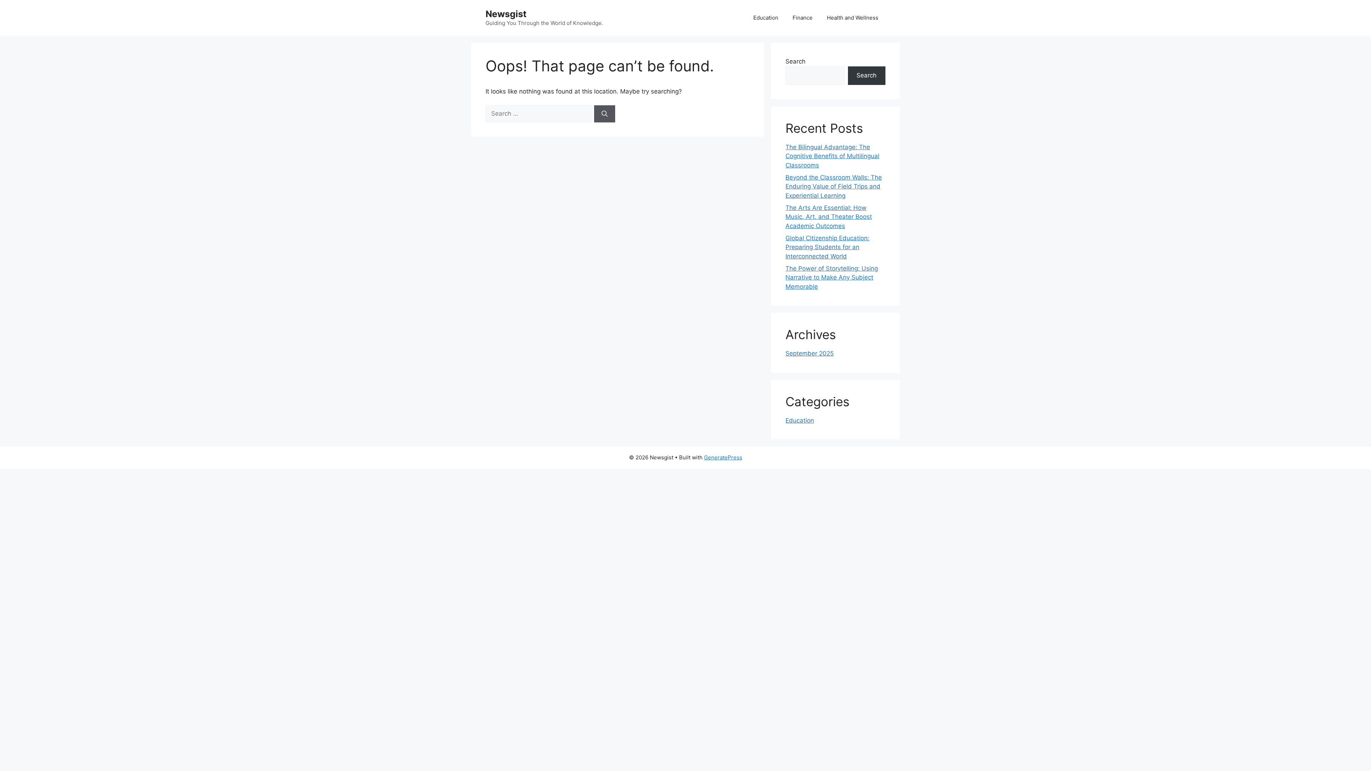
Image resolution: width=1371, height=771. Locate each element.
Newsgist (506, 14)
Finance (803, 17)
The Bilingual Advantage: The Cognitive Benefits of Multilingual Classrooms (832, 156)
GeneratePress (723, 457)
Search (795, 61)
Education (765, 17)
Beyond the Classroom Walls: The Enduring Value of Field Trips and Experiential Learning (833, 186)
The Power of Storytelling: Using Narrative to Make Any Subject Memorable (831, 277)
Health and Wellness (852, 17)
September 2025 (809, 353)
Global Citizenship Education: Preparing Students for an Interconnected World (827, 247)
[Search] (604, 113)
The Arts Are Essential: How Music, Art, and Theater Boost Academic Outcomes (828, 217)
